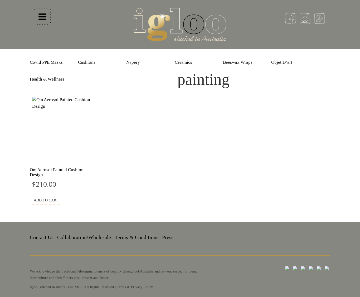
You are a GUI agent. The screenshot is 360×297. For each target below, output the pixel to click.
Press (167, 237)
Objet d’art (281, 62)
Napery (133, 62)
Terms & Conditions (136, 237)
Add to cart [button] (46, 200)
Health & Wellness (47, 79)
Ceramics (183, 62)
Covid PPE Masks (46, 62)
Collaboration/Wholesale (84, 237)
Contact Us (41, 237)
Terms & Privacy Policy (135, 287)
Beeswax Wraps (237, 62)
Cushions (86, 62)
